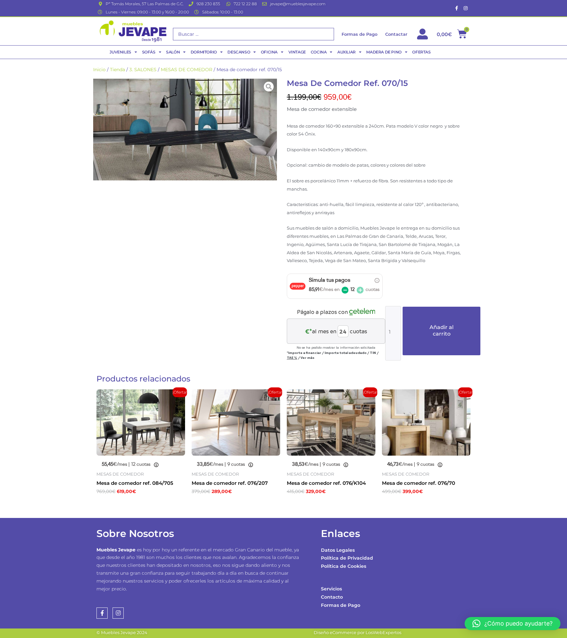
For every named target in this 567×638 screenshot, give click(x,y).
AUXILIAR (346, 52)
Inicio (99, 69)
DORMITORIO (204, 52)
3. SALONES (143, 69)
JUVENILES (120, 52)
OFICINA (269, 52)
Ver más (307, 357)
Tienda (117, 69)
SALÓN (173, 52)
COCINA (319, 52)
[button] (512, 623)
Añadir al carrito (441, 330)
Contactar (396, 34)
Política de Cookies (343, 566)
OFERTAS (421, 52)
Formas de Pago (340, 605)
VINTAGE (297, 52)
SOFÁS (149, 52)
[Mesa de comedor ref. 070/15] (185, 129)
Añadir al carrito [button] (129, 506)
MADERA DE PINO (383, 52)
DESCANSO (238, 52)
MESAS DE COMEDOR (186, 69)
